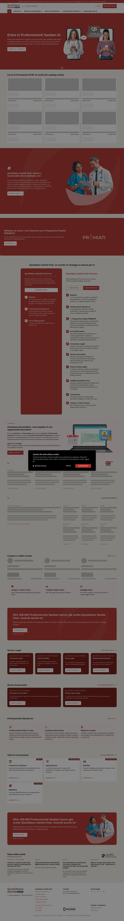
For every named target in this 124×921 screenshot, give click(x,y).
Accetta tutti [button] (83, 466)
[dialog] (62, 460)
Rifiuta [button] (68, 466)
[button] (39, 466)
